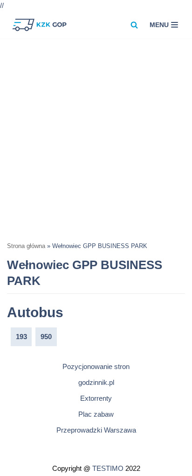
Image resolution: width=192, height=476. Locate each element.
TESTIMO (107, 468)
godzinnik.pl (96, 382)
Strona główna (26, 246)
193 (21, 337)
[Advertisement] (96, 139)
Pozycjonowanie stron (96, 366)
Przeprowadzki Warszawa (96, 430)
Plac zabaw (96, 414)
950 (46, 337)
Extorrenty (96, 398)
